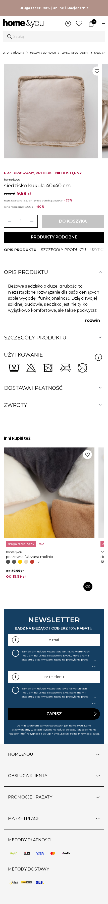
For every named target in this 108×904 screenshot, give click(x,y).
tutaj (96, 733)
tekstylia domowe (43, 52)
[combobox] (54, 36)
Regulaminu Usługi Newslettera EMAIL (46, 655)
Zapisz (54, 713)
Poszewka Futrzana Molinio (29, 557)
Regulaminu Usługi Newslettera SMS (45, 692)
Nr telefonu (54, 677)
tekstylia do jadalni (75, 52)
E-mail (54, 640)
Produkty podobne (54, 237)
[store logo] (23, 23)
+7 (38, 562)
